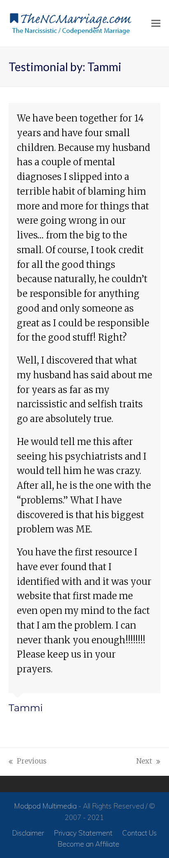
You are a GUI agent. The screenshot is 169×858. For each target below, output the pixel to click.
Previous (27, 762)
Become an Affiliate (88, 844)
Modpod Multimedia (45, 806)
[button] (155, 23)
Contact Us (139, 833)
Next (144, 762)
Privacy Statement (83, 833)
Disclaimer (28, 833)
